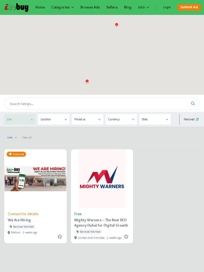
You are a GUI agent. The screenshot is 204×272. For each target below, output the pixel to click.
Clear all (27, 137)
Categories (60, 7)
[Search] (192, 103)
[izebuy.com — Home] (16, 7)
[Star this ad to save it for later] (59, 236)
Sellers (112, 7)
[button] (87, 81)
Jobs (12, 137)
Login (167, 7)
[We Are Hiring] (35, 196)
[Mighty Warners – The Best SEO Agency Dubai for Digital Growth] (102, 196)
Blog (128, 7)
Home (40, 7)
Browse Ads (90, 7)
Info (141, 7)
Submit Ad (189, 7)
